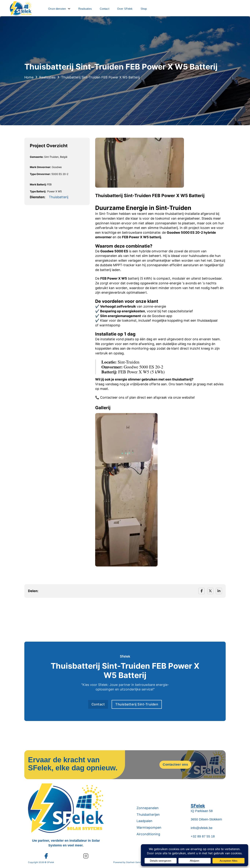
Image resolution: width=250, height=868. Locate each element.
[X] (210, 591)
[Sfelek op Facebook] (46, 856)
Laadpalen (144, 821)
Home (28, 77)
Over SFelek (125, 8)
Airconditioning (148, 834)
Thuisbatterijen (148, 814)
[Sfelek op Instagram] (86, 856)
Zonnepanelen (148, 808)
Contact (104, 8)
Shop (144, 8)
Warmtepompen (149, 827)
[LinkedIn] (219, 591)
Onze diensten (57, 8)
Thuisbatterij (58, 197)
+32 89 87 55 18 (203, 836)
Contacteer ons (175, 764)
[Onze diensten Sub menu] (69, 8)
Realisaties (85, 8)
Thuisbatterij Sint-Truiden (136, 704)
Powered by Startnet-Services (128, 862)
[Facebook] (201, 591)
